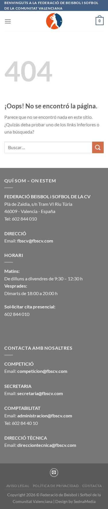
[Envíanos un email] (54, 472)
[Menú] (7, 21)
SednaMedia (85, 501)
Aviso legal (17, 486)
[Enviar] (98, 147)
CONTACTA (92, 486)
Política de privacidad (56, 486)
